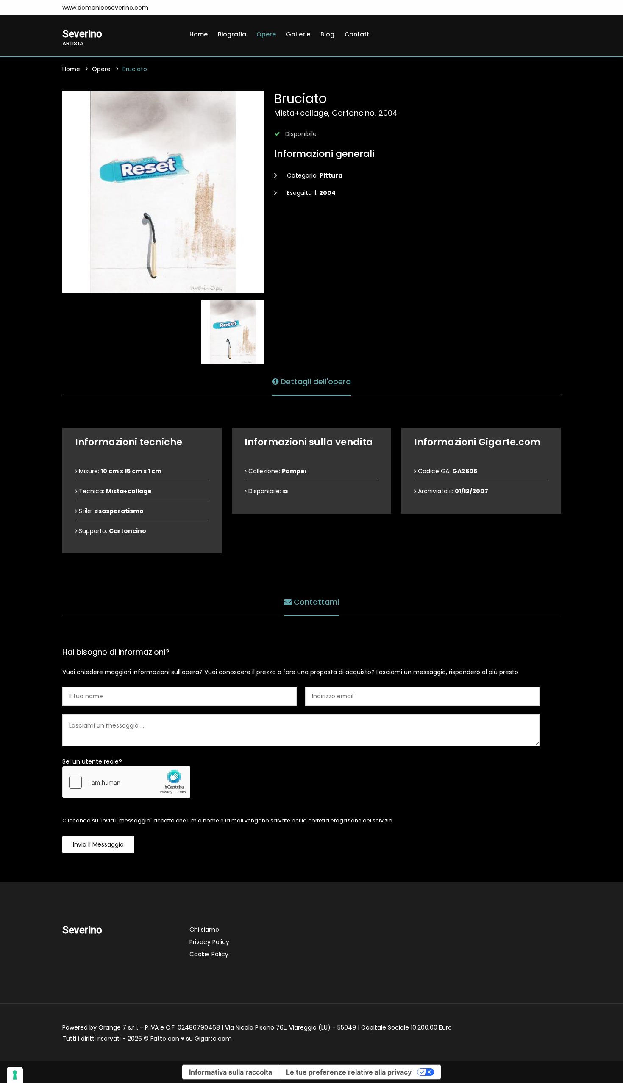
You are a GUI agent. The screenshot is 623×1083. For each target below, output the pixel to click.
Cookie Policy (208, 954)
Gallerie (298, 34)
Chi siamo (204, 929)
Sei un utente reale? (92, 761)
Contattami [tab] (315, 602)
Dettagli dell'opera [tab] (314, 381)
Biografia (232, 34)
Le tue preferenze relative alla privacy (349, 1072)
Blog (327, 34)
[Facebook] (165, 7)
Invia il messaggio (98, 844)
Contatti (357, 34)
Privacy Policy (209, 942)
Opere (266, 34)
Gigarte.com (213, 1038)
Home (198, 34)
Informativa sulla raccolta (230, 1072)
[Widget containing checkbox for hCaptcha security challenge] (126, 782)
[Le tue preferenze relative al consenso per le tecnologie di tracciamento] (15, 1075)
